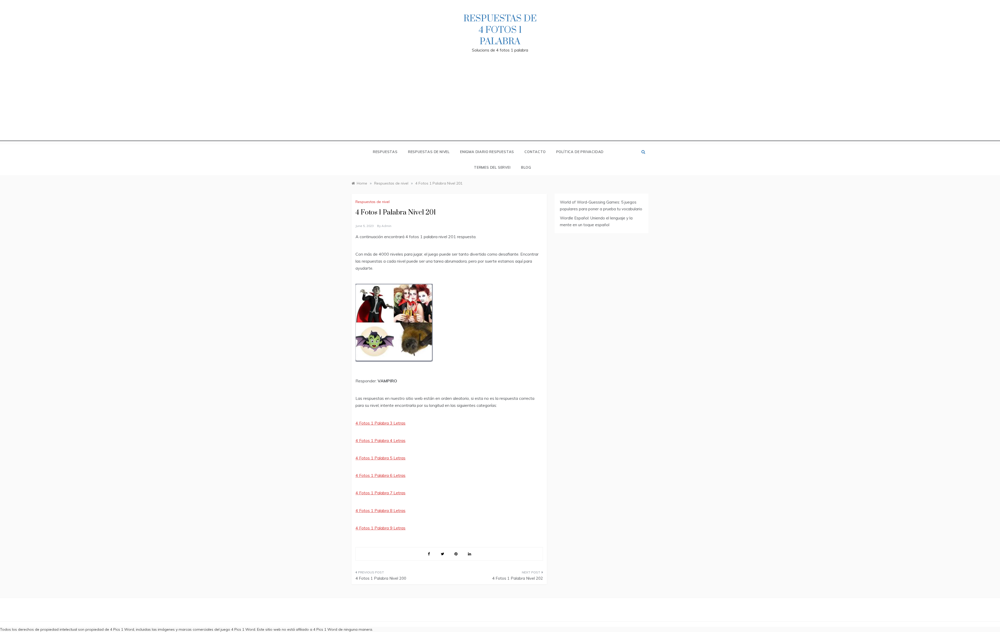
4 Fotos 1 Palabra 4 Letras (380, 440)
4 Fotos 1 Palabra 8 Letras (380, 510)
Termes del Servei (492, 167)
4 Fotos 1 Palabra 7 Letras (380, 492)
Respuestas (385, 152)
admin (386, 226)
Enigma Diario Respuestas (487, 152)
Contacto (535, 152)
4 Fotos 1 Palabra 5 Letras (380, 457)
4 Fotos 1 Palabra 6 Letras (380, 475)
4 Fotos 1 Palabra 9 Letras (380, 527)
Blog (526, 167)
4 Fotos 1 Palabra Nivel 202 (517, 578)
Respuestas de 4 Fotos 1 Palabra (500, 30)
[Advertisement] (500, 104)
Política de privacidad (580, 152)
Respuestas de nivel (429, 152)
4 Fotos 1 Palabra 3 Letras (380, 423)
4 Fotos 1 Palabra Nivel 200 (380, 578)
